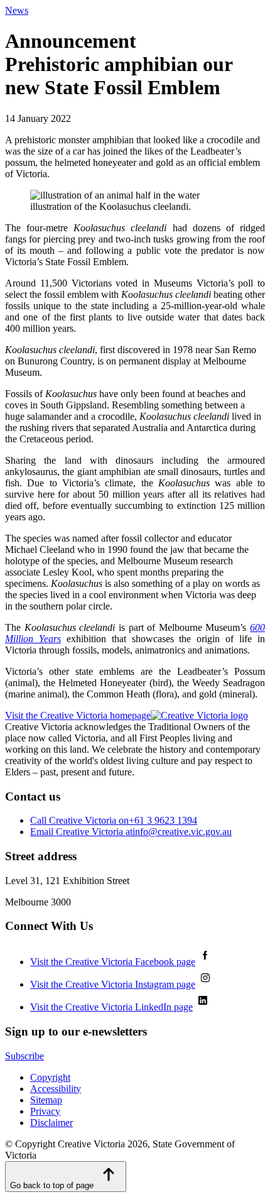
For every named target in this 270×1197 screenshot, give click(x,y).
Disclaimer (51, 1122)
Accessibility (55, 1088)
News (16, 10)
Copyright (50, 1077)
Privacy (45, 1111)
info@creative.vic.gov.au (131, 831)
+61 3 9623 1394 (113, 820)
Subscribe (24, 1056)
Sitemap (46, 1100)
